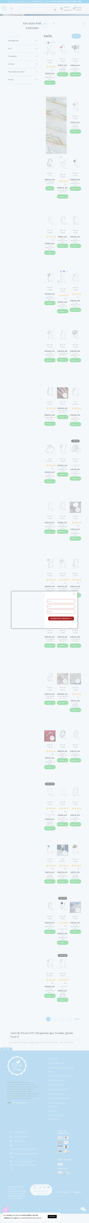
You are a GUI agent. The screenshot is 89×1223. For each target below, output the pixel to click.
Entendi (52, 1217)
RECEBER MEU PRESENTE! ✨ (61, 618)
